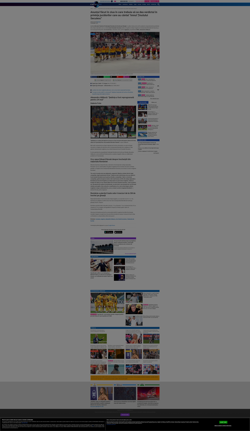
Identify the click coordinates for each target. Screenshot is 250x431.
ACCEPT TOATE (223, 422)
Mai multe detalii (25, 422)
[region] (125, 424)
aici (93, 425)
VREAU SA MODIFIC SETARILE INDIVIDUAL (222, 425)
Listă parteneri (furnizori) (111, 424)
